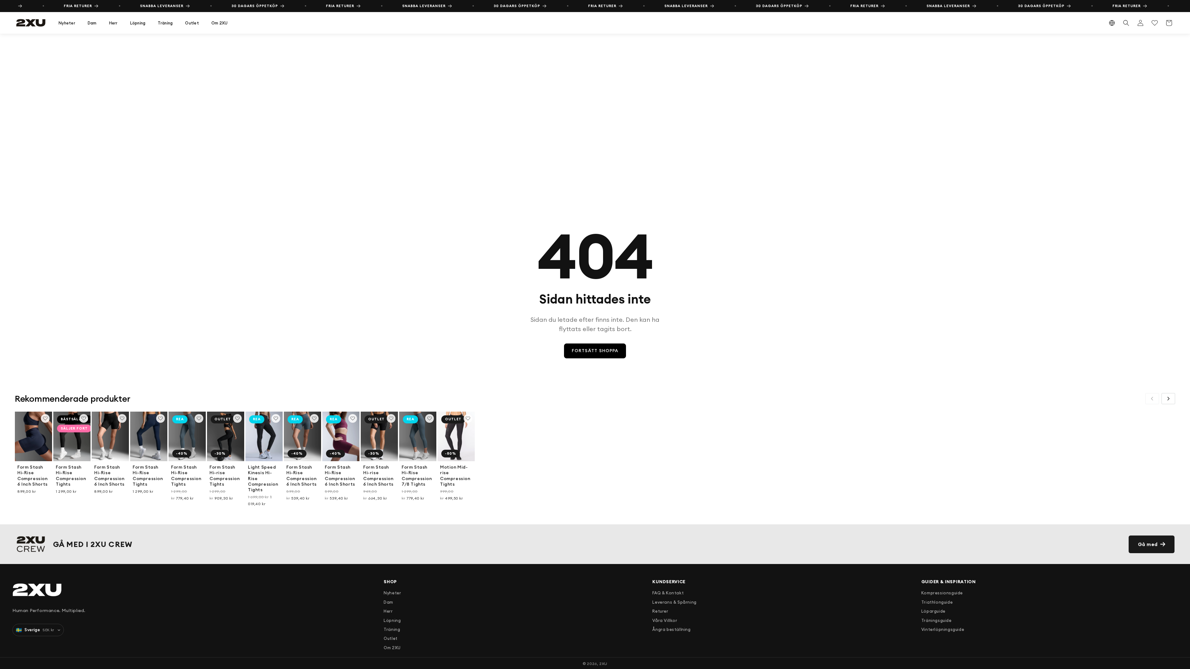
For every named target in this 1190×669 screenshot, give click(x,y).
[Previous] (1152, 398)
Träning (165, 22)
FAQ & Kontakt (668, 592)
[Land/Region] (1112, 23)
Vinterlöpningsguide (942, 629)
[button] (67, 23)
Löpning (138, 22)
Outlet (192, 22)
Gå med (1148, 544)
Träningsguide (936, 620)
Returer (660, 611)
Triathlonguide (937, 602)
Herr (113, 22)
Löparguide (933, 611)
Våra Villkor (664, 620)
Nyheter (67, 22)
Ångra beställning (671, 629)
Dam (92, 22)
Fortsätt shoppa (595, 350)
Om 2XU (219, 22)
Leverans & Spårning (674, 602)
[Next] (1168, 398)
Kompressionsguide (942, 592)
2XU (603, 663)
